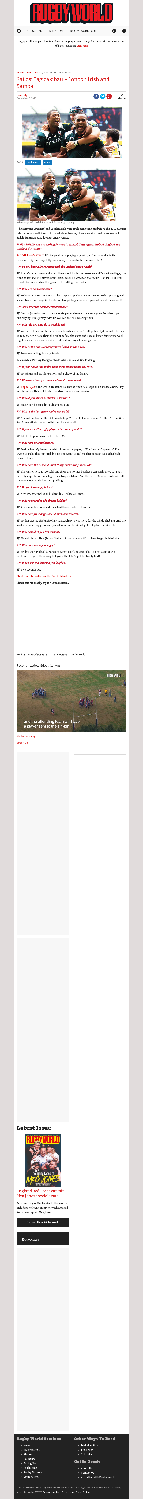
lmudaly (22, 95)
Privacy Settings (83, 1492)
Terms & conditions (51, 1492)
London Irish (33, 162)
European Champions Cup (58, 72)
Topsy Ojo (23, 743)
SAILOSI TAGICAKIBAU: (31, 255)
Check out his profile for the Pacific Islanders (44, 576)
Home (20, 72)
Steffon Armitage (27, 736)
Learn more (82, 45)
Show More (32, 1239)
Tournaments (34, 72)
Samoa (47, 162)
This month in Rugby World (42, 1222)
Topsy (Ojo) (28, 387)
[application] (71, 701)
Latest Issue (34, 1127)
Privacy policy (68, 1492)
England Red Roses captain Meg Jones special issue (41, 1193)
